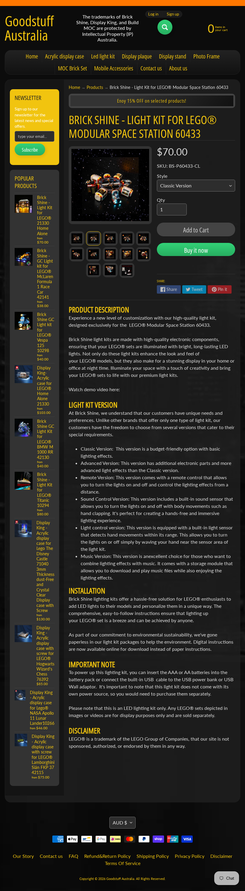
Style (162, 176)
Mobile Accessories (113, 68)
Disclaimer (221, 856)
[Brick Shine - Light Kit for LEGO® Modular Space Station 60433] (76, 238)
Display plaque (137, 56)
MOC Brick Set (72, 68)
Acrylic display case (64, 56)
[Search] (164, 27)
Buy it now (196, 250)
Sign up (173, 14)
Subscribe (30, 150)
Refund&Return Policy (107, 856)
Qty (161, 200)
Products (95, 87)
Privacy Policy (189, 856)
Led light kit (103, 56)
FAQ (73, 856)
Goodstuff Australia (29, 28)
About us (178, 68)
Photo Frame (206, 56)
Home (32, 56)
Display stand (172, 56)
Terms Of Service (122, 863)
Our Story (23, 856)
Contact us (151, 68)
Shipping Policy (153, 856)
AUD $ (120, 822)
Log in (153, 14)
